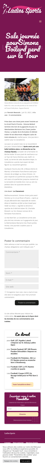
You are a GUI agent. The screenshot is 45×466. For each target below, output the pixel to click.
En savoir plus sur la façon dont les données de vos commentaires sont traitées (21, 318)
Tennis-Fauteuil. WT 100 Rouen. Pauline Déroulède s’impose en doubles (24, 351)
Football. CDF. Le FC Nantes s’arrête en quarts (22, 368)
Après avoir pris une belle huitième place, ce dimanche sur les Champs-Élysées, (21, 149)
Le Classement (18, 191)
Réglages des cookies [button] (11, 461)
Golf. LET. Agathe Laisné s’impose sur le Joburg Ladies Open (23, 343)
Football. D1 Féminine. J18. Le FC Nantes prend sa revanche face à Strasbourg (23, 360)
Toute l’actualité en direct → (22, 384)
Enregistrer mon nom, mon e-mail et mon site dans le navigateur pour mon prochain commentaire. (20, 294)
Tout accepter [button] (25, 461)
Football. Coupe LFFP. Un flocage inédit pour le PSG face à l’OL (24, 375)
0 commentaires (15, 115)
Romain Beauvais (13, 112)
